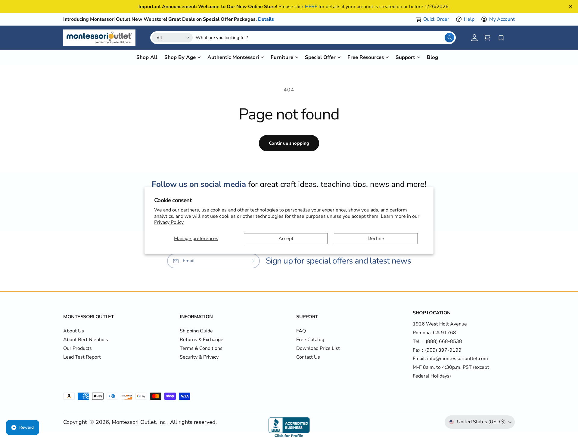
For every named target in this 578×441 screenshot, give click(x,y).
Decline (376, 238)
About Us (73, 331)
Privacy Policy (169, 222)
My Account (502, 19)
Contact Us (308, 357)
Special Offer (320, 57)
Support (405, 57)
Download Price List (318, 348)
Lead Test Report (82, 357)
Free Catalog (310, 339)
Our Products (77, 348)
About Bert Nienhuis (85, 339)
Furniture (282, 57)
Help (469, 19)
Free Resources (365, 57)
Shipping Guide (196, 331)
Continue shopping (289, 143)
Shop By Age (180, 57)
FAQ (301, 331)
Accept (286, 238)
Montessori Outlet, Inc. (139, 422)
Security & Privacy (199, 357)
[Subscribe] (252, 261)
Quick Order (436, 19)
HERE (311, 6)
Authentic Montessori (233, 57)
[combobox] (325, 37)
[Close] (570, 6)
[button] (487, 37)
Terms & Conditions (201, 348)
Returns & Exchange (201, 339)
